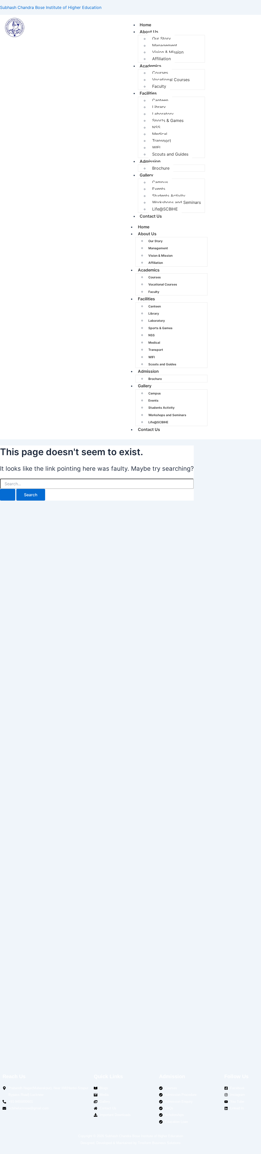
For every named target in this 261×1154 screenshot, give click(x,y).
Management (164, 45)
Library (159, 106)
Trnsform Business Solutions (159, 1143)
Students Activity (168, 195)
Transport (161, 140)
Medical (159, 134)
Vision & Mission (168, 52)
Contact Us (151, 216)
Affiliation (161, 58)
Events (158, 188)
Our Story (161, 38)
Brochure (160, 168)
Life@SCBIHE (165, 209)
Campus (160, 182)
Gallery (146, 175)
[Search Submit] (7, 495)
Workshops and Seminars (176, 202)
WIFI (156, 147)
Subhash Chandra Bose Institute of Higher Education (50, 7)
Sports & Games (168, 120)
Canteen (160, 100)
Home (145, 24)
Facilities (148, 93)
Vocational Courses (171, 79)
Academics (150, 65)
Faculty (159, 86)
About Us (149, 31)
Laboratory (163, 113)
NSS (156, 127)
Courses (160, 72)
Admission (150, 161)
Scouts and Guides (170, 154)
